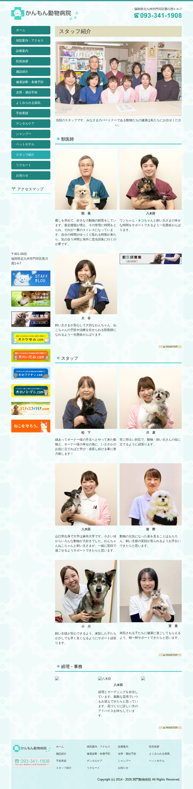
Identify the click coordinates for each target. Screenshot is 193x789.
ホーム (20, 30)
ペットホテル (25, 144)
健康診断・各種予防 (30, 82)
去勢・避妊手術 (26, 92)
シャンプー (23, 134)
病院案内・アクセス (30, 40)
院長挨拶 (22, 61)
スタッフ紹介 (25, 154)
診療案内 (22, 51)
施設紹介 (22, 71)
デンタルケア (25, 123)
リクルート (23, 165)
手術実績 (22, 113)
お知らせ (22, 175)
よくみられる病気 (28, 102)
